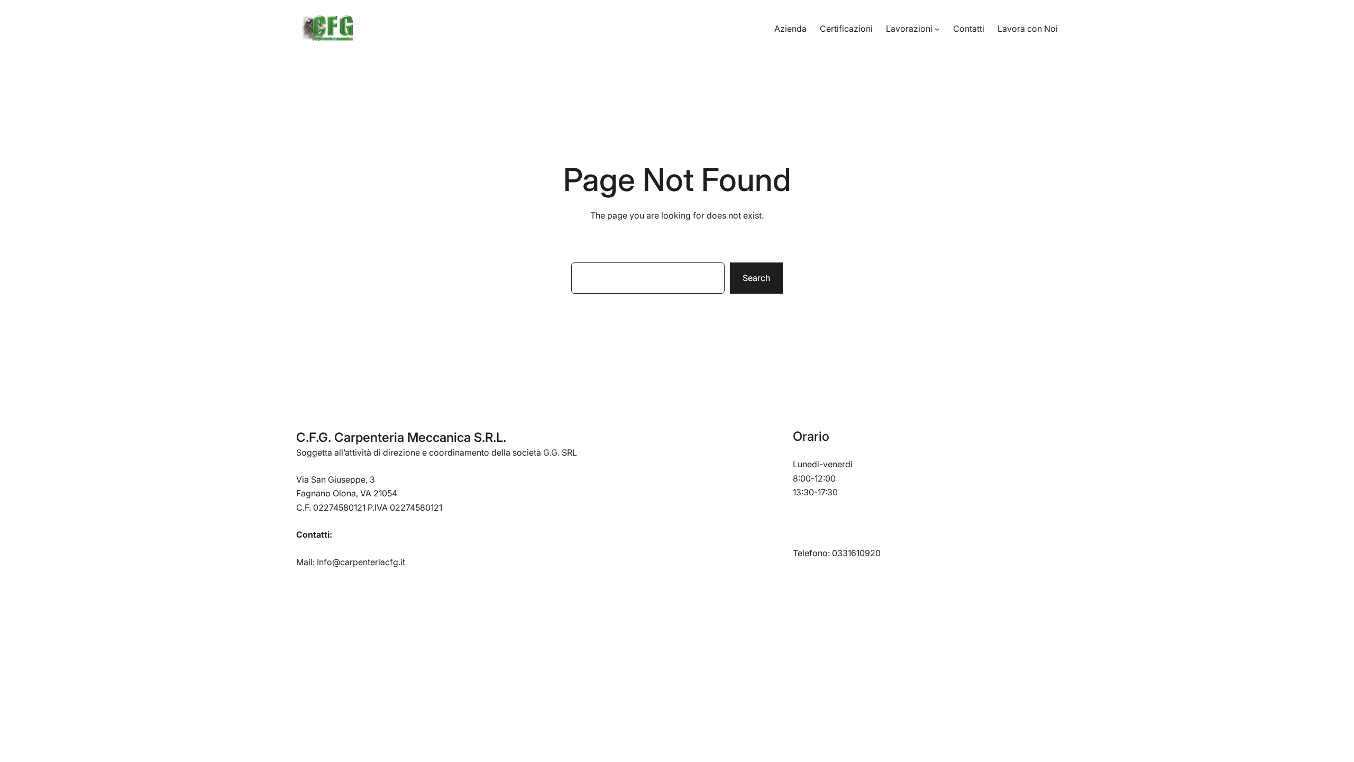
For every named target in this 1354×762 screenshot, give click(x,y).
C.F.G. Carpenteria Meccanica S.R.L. (401, 437)
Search (756, 278)
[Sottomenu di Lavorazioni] (937, 29)
